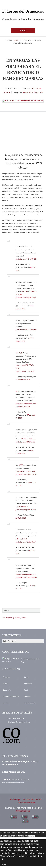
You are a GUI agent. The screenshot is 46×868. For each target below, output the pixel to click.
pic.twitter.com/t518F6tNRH (26, 403)
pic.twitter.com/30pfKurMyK (26, 297)
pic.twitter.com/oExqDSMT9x (26, 259)
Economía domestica (11, 696)
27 (6, 88)
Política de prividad (32, 799)
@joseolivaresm (24, 406)
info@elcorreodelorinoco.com (13, 783)
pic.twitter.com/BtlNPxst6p (25, 442)
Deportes (27, 696)
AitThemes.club (23, 811)
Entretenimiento (29, 703)
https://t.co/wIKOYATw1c (25, 365)
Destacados (28, 92)
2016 (15, 88)
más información (19, 836)
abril (10, 88)
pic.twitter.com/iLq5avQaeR (26, 542)
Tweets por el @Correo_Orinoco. (14, 618)
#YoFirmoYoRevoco (29, 291)
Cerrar (3, 864)
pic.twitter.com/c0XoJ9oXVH (26, 330)
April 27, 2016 (21, 518)
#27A (17, 368)
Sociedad (6, 677)
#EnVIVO (19, 353)
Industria (6, 703)
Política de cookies (26, 802)
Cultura (26, 677)
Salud (26, 690)
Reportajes (28, 683)
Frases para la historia (15, 718)
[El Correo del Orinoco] (23, 11)
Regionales (38, 92)
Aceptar (31, 836)
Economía (6, 690)
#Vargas (19, 294)
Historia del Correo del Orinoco (18, 722)
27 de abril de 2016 (23, 380)
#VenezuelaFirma (28, 471)
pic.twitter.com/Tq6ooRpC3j (26, 474)
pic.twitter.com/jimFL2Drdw (26, 510)
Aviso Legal (14, 799)
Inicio (16, 40)
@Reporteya (23, 506)
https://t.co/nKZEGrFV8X (25, 371)
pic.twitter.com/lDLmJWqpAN (26, 577)
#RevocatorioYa (21, 539)
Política (5, 683)
